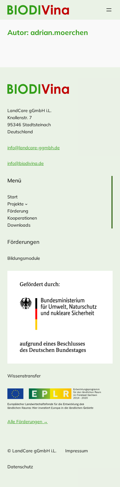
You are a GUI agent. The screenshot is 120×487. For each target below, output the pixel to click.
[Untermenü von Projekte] (26, 204)
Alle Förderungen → (27, 421)
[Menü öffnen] (109, 10)
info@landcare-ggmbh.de (33, 147)
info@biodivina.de (25, 163)
